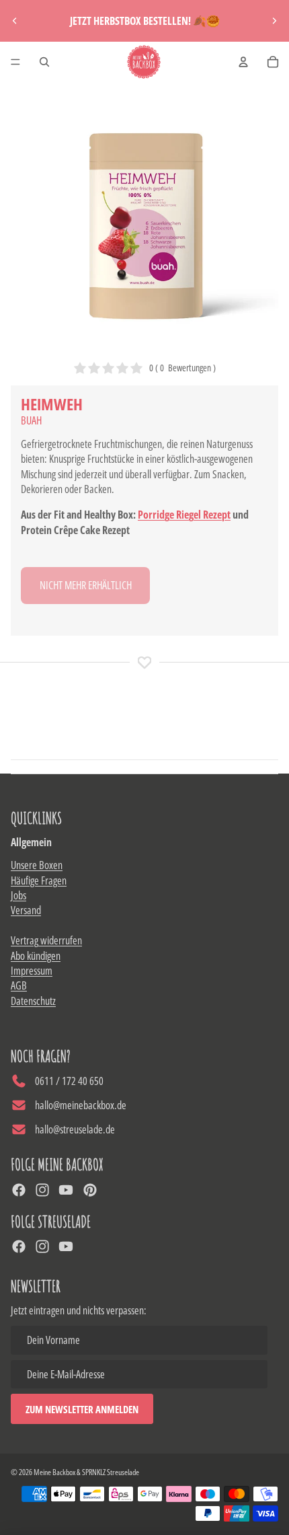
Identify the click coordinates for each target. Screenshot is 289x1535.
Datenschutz (33, 1001)
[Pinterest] (90, 1190)
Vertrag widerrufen (46, 940)
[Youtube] (66, 1190)
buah (31, 420)
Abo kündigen (35, 955)
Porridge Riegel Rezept (184, 514)
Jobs (18, 895)
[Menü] (15, 61)
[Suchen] (44, 62)
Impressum (31, 970)
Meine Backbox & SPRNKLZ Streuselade (86, 1472)
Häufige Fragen (39, 880)
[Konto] (243, 62)
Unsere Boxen (37, 865)
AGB (19, 985)
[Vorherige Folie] (15, 21)
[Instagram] (42, 1190)
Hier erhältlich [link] (85, 585)
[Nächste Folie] (274, 21)
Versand (26, 910)
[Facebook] (19, 1190)
